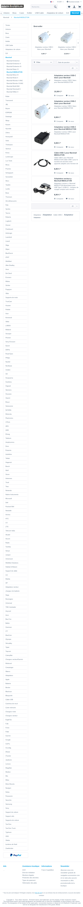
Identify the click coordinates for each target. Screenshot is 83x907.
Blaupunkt (9, 695)
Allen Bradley (10, 265)
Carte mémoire (11, 707)
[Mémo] (69, 7)
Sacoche (8, 800)
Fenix (7, 728)
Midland (8, 329)
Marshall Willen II (12, 92)
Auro (7, 615)
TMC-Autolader (11, 607)
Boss (7, 33)
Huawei (8, 305)
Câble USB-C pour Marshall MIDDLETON (65, 154)
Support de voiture (12, 812)
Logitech (8, 221)
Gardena (9, 382)
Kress (7, 153)
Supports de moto (12, 297)
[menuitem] (44, 7)
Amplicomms (10, 442)
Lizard (8, 241)
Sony (7, 808)
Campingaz (9, 667)
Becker (8, 687)
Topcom (8, 651)
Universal (9, 603)
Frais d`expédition (48, 870)
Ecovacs (8, 277)
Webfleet (9, 261)
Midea (8, 281)
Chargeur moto (11, 711)
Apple (7, 679)
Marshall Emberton (13, 61)
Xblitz (7, 321)
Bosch (8, 466)
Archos (8, 514)
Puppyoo (9, 289)
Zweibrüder (9, 848)
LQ (7, 575)
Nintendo (9, 490)
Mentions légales (28, 875)
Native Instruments (12, 494)
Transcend (9, 100)
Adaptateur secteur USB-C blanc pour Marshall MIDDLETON (44, 48)
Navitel (8, 362)
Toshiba (8, 547)
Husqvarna (9, 378)
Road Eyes (9, 354)
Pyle (7, 205)
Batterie (8, 683)
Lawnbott (9, 237)
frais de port (38, 893)
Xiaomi (8, 398)
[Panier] (79, 7)
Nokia (7, 792)
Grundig (8, 748)
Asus (7, 269)
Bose (7, 193)
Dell (7, 502)
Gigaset (8, 386)
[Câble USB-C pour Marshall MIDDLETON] (42, 163)
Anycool (8, 611)
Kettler (8, 41)
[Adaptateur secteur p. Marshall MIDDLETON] (42, 189)
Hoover (8, 225)
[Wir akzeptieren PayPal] (15, 855)
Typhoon (8, 832)
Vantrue (8, 149)
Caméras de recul (12, 703)
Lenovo (8, 764)
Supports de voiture (12, 820)
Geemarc (9, 627)
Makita (8, 579)
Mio (7, 776)
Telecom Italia (10, 531)
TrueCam (9, 301)
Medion (8, 772)
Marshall (9, 57)
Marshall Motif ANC (13, 86)
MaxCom (9, 635)
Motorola (9, 414)
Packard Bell (10, 506)
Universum (9, 559)
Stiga (7, 245)
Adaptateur (9, 675)
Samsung (9, 804)
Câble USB (9, 699)
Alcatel (8, 535)
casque (8, 555)
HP (7, 583)
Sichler (8, 285)
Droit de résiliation (28, 872)
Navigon (8, 788)
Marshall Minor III (12, 75)
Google (8, 740)
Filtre (38, 62)
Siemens (8, 390)
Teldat (8, 458)
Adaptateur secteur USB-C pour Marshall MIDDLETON (65, 128)
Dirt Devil (9, 273)
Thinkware (9, 145)
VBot (7, 293)
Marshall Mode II (12, 78)
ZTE (7, 527)
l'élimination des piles (29, 883)
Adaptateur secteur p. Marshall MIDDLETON (63, 180)
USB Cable (9, 45)
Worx (7, 181)
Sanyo (8, 551)
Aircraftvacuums (11, 201)
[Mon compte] (74, 7)
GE (7, 374)
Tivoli (7, 482)
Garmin (8, 736)
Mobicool (9, 663)
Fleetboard (9, 229)
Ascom (8, 539)
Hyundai (8, 128)
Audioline (9, 454)
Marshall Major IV (13, 69)
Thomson (9, 197)
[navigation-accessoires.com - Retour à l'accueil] (12, 7)
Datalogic (9, 116)
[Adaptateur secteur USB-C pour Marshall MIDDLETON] (42, 137)
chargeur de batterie (12, 591)
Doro (7, 446)
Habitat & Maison (11, 567)
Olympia (8, 639)
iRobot (8, 752)
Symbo (8, 209)
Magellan (9, 768)
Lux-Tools (9, 161)
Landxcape (9, 157)
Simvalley (9, 643)
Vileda (8, 840)
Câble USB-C (58, 215)
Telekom (8, 438)
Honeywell (9, 136)
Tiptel (7, 647)
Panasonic (9, 796)
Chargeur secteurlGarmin (14, 659)
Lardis (8, 189)
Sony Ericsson (10, 342)
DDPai (8, 350)
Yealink (8, 185)
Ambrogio (9, 233)
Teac (7, 486)
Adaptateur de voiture (13, 49)
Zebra (8, 132)
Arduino (8, 29)
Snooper (8, 334)
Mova (7, 165)
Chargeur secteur (12, 715)
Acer (7, 313)
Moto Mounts (10, 784)
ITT (7, 631)
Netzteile (8, 510)
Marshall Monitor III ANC (15, 83)
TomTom (8, 824)
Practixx (8, 169)
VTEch (8, 422)
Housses (8, 394)
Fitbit (7, 732)
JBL (7, 104)
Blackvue (9, 691)
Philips (8, 358)
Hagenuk (9, 462)
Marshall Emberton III (14, 66)
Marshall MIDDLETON (14, 72)
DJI (7, 53)
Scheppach (9, 173)
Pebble (8, 309)
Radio (8, 543)
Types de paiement (28, 880)
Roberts (8, 217)
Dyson (8, 346)
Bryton (8, 108)
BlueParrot (9, 253)
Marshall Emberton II (14, 63)
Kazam (8, 124)
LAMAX (8, 325)
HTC (7, 518)
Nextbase (9, 366)
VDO (7, 836)
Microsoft (9, 498)
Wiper (8, 249)
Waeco (8, 671)
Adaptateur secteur (12, 587)
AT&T (7, 257)
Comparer (59, 95)
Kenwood (9, 317)
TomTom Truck (11, 828)
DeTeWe (8, 410)
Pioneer (8, 338)
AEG (7, 426)
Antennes (9, 478)
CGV (24, 870)
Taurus (8, 213)
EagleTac (9, 720)
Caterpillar (9, 655)
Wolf (7, 470)
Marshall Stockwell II (14, 89)
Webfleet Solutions (12, 563)
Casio (7, 37)
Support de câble (11, 571)
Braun (8, 402)
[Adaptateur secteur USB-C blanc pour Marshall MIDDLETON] (44, 37)
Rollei (7, 96)
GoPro (8, 744)
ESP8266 (9, 112)
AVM (7, 430)
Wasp (7, 120)
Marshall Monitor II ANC (15, 80)
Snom (8, 474)
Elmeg (8, 434)
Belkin (8, 623)
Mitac (7, 780)
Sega (7, 595)
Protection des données (30, 878)
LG (7, 522)
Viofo (7, 140)
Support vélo (10, 816)
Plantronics (9, 418)
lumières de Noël (11, 844)
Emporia (8, 450)
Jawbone (9, 760)
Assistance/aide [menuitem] (74, 2)
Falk (7, 724)
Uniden (8, 370)
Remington (9, 599)
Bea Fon (8, 619)
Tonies (8, 25)
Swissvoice (9, 406)
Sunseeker (9, 177)
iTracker (8, 756)
